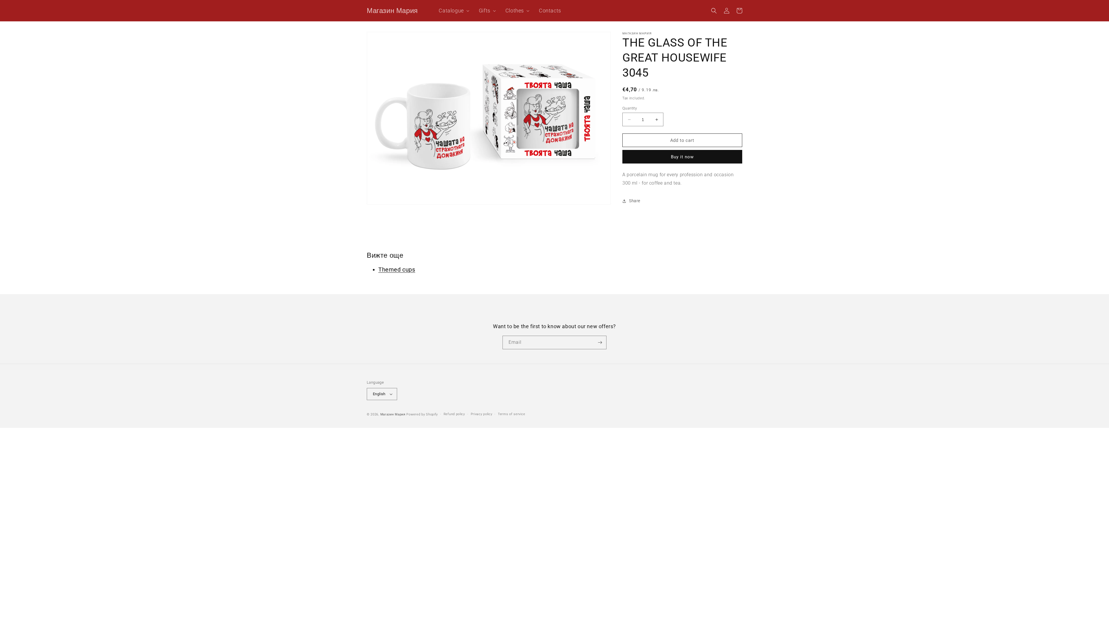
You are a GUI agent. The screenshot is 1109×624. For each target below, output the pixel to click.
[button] (451, 10)
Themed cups (396, 269)
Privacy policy (481, 414)
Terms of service (511, 414)
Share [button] (634, 200)
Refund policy (454, 414)
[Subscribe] (599, 342)
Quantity (629, 108)
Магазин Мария (392, 414)
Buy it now (682, 156)
